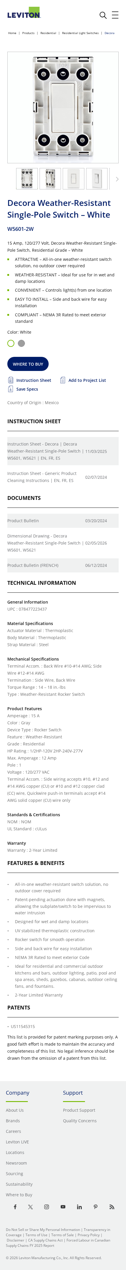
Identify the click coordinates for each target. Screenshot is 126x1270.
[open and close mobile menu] (115, 15)
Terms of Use (36, 1234)
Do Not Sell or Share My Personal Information (43, 1229)
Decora (110, 33)
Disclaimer (15, 1240)
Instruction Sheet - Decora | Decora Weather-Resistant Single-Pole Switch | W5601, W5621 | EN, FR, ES (45, 451)
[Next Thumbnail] (116, 179)
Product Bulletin (23, 520)
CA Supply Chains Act (45, 1240)
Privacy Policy (89, 1234)
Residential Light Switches (80, 33)
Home (12, 33)
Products (28, 33)
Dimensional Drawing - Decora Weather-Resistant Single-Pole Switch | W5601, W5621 (45, 543)
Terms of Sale (62, 1234)
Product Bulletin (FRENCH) (32, 565)
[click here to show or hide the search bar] (103, 15)
